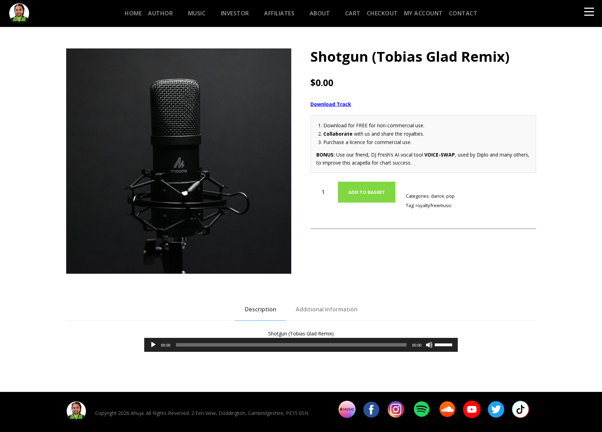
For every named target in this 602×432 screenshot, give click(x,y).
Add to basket (366, 192)
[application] (301, 345)
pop (450, 196)
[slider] (444, 344)
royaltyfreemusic (434, 205)
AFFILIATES (279, 13)
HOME (133, 13)
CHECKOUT (382, 13)
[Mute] (429, 344)
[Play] (153, 344)
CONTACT (463, 13)
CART (353, 13)
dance (437, 196)
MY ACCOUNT (423, 13)
